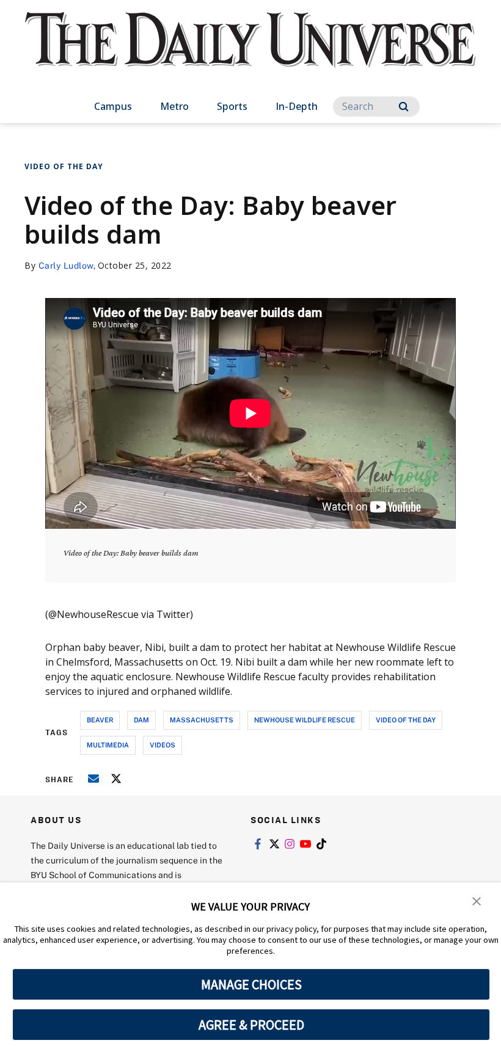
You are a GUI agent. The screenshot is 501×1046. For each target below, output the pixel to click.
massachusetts (201, 720)
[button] (476, 900)
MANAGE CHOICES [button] (251, 984)
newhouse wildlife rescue (304, 720)
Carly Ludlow (65, 265)
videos (162, 745)
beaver (100, 720)
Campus (113, 106)
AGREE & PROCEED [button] (251, 1024)
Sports (232, 106)
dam (141, 720)
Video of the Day (63, 166)
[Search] (403, 106)
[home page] (250, 51)
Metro (174, 106)
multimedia (108, 745)
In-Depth (297, 106)
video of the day (406, 720)
